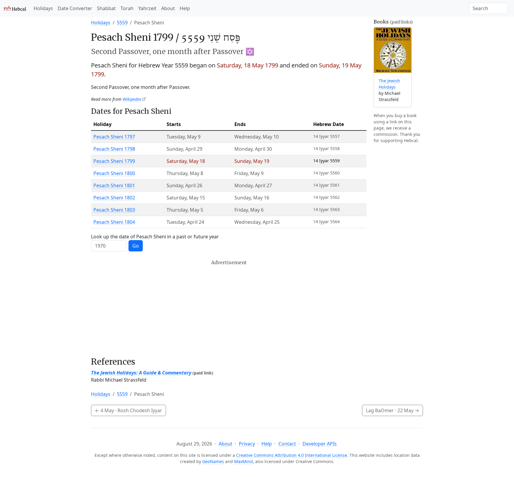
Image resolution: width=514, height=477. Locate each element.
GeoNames (213, 461)
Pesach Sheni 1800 (114, 173)
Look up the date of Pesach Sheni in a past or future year (155, 236)
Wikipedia (132, 99)
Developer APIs (320, 443)
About (168, 8)
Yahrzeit (147, 8)
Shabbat (106, 8)
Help (185, 8)
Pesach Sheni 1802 (114, 197)
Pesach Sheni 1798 (114, 149)
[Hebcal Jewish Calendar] (15, 8)
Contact (287, 443)
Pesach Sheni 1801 (114, 185)
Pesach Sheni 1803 (114, 210)
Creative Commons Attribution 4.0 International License (291, 455)
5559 (122, 22)
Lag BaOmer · (392, 410)
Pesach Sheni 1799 (114, 161)
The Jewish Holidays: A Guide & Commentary (141, 372)
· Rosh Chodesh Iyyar (128, 410)
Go (135, 246)
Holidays (43, 8)
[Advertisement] (228, 308)
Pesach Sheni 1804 (114, 222)
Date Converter (75, 8)
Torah (127, 8)
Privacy (247, 443)
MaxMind (243, 461)
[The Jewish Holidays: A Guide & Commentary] (392, 50)
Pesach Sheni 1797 (114, 136)
